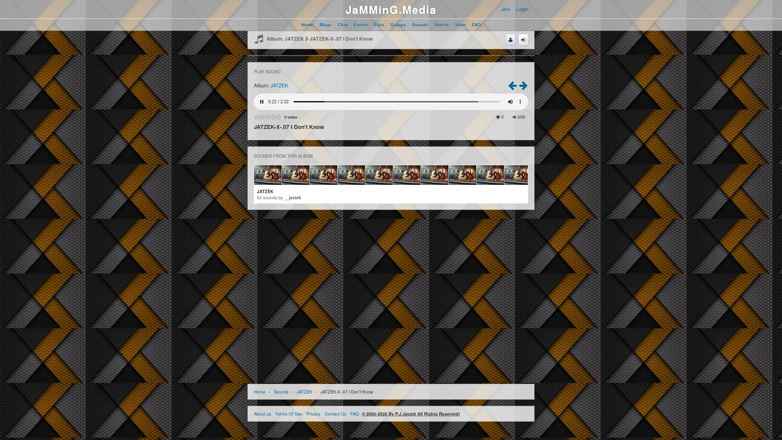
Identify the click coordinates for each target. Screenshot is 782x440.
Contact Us (335, 414)
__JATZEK (292, 197)
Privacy (313, 414)
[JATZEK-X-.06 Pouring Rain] (512, 87)
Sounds (281, 392)
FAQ (354, 414)
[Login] (523, 40)
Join (505, 9)
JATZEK (279, 85)
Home (259, 392)
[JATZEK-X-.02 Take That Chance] (523, 87)
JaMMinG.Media (391, 9)
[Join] (510, 40)
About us (262, 414)
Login (522, 9)
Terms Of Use (288, 414)
